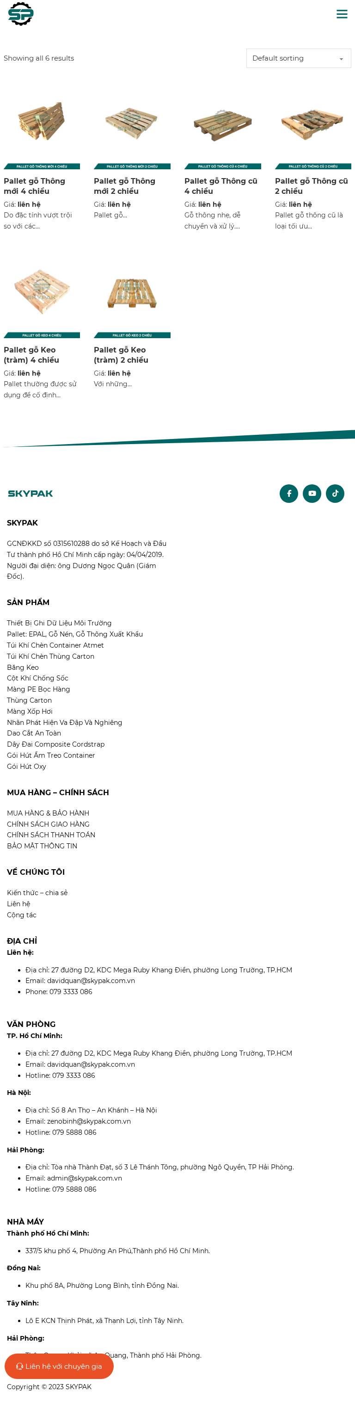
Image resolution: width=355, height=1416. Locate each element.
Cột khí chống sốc (37, 678)
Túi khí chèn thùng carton (50, 656)
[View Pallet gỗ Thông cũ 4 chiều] (222, 122)
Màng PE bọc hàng (38, 689)
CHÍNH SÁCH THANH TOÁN (51, 835)
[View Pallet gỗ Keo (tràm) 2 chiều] (132, 291)
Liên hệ (18, 904)
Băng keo (23, 667)
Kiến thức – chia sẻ (37, 893)
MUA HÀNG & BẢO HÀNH (48, 813)
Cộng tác (22, 915)
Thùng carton (29, 700)
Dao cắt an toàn (34, 733)
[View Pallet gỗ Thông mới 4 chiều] (42, 122)
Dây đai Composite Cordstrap (55, 744)
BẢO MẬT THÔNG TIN (42, 846)
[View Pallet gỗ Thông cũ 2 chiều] (313, 122)
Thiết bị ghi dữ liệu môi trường (59, 623)
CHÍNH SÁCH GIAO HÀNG (48, 824)
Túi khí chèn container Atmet (55, 645)
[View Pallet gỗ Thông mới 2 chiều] (132, 122)
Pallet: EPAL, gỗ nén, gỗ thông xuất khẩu (75, 634)
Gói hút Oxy (26, 766)
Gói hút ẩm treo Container (51, 755)
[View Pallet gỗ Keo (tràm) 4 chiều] (42, 291)
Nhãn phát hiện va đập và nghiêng (64, 722)
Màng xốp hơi (30, 711)
